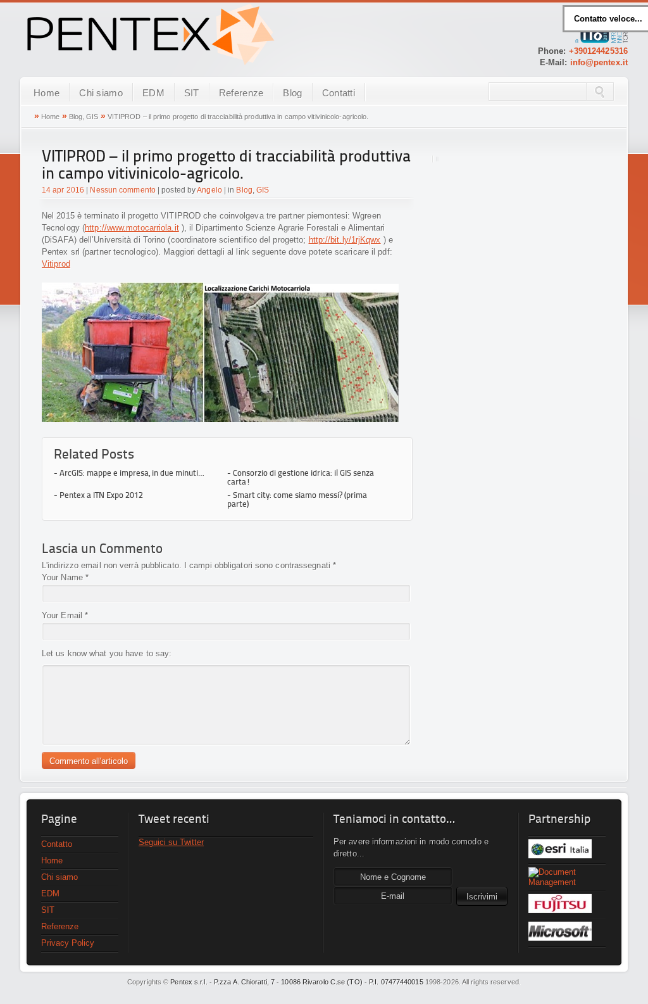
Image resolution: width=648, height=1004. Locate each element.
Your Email (62, 615)
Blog (292, 92)
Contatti (338, 92)
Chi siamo (101, 92)
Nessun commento (123, 190)
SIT (191, 92)
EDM (153, 92)
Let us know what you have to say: (106, 653)
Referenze (241, 92)
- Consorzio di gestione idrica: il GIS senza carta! (300, 477)
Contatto (56, 844)
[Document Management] (567, 877)
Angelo (209, 190)
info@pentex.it (599, 62)
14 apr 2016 (63, 190)
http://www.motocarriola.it (132, 227)
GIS (92, 116)
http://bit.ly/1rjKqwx (345, 240)
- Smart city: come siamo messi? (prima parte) (297, 500)
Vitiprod (56, 264)
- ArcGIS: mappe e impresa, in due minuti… (129, 473)
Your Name (62, 577)
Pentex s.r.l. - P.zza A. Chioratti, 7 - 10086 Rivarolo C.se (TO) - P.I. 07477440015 (296, 982)
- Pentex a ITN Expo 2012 (98, 496)
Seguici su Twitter (171, 842)
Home (46, 92)
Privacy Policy (67, 943)
